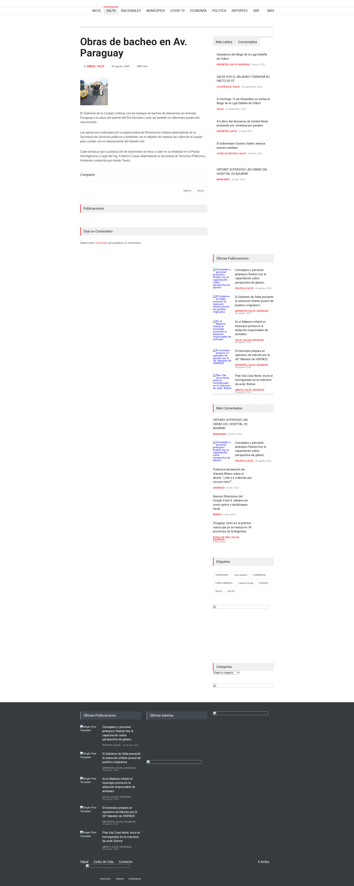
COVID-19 (177, 11)
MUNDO (217, 514)
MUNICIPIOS (155, 11)
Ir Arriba (263, 862)
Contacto (125, 862)
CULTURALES (224, 87)
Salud (84, 862)
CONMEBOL (259, 575)
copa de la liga (245, 583)
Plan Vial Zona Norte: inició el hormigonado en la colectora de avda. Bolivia (254, 380)
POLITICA (219, 11)
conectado (101, 242)
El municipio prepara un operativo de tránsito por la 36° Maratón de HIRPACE (252, 355)
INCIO (96, 11)
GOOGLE (263, 583)
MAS (270, 11)
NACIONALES (131, 11)
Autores (120, 879)
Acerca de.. (105, 879)
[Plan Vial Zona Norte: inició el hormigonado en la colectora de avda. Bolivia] (222, 383)
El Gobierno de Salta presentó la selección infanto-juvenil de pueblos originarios (254, 301)
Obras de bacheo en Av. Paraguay (133, 47)
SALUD (247, 340)
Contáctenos (134, 879)
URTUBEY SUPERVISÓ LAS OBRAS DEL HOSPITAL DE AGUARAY (230, 424)
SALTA (111, 11)
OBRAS (91, 66)
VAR (256, 11)
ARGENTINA (222, 575)
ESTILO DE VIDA (221, 537)
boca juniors (240, 575)
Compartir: (88, 174)
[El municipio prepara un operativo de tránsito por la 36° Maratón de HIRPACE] (222, 358)
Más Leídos (224, 42)
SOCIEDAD (244, 64)
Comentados (247, 42)
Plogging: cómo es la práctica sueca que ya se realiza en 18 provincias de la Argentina (232, 527)
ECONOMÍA (198, 11)
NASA (218, 591)
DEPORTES (240, 11)
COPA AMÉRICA (224, 583)
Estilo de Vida (103, 862)
